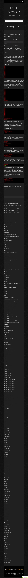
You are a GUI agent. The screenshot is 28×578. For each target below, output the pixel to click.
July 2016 (6, 481)
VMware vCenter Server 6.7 (9, 389)
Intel (5, 285)
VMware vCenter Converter (9, 379)
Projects (11, 571)
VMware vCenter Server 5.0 (9, 381)
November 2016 (7, 475)
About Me (10, 574)
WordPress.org (7, 562)
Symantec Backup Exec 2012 (9, 350)
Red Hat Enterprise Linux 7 (9, 338)
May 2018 (6, 458)
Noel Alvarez (13, 41)
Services (6, 346)
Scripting (6, 342)
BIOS (5, 244)
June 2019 (6, 438)
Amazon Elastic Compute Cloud (10, 220)
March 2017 (6, 467)
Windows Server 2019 (8, 401)
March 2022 (6, 415)
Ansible (5, 226)
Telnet (5, 356)
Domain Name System (8, 267)
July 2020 (6, 422)
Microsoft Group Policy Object (10, 309)
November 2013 (7, 528)
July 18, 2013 (7, 41)
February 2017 (7, 469)
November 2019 (7, 432)
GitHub (5, 279)
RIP (4, 340)
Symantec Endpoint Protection (10, 352)
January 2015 (6, 509)
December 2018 (7, 444)
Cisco (18, 41)
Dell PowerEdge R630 (8, 262)
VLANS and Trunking (8, 365)
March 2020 (6, 428)
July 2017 (6, 466)
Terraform (6, 357)
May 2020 (6, 424)
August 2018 (6, 452)
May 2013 (6, 540)
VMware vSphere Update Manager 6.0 (11, 397)
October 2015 (6, 497)
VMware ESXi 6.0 (7, 371)
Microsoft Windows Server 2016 (10, 320)
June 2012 (6, 546)
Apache (5, 228)
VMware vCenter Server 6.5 (9, 387)
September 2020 (7, 421)
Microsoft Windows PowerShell (10, 318)
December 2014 (7, 511)
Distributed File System (8, 263)
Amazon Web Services (8, 224)
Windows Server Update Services (10, 402)
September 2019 (7, 436)
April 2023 (6, 411)
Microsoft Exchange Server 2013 (10, 303)
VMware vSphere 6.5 (8, 395)
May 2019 (6, 440)
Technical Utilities (7, 354)
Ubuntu (5, 359)
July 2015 (6, 499)
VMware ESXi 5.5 (7, 369)
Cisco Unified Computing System (10, 252)
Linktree (5, 293)
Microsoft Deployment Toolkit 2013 (11, 299)
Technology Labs (20, 573)
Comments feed (7, 560)
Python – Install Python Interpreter (11, 203)
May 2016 (6, 485)
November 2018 (7, 446)
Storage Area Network (8, 348)
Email (5, 273)
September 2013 (7, 532)
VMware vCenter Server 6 (9, 383)
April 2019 (6, 442)
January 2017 (6, 471)
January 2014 (6, 524)
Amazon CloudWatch (8, 218)
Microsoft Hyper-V (7, 310)
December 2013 (7, 526)
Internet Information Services (10, 287)
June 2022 (6, 413)
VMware (5, 367)
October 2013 (6, 530)
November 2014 (7, 513)
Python (5, 336)
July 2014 (6, 518)
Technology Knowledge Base (11, 573)
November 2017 (7, 462)
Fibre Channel (7, 275)
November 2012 (7, 544)
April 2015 (6, 505)
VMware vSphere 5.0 (8, 391)
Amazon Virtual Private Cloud (10, 222)
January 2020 (6, 430)
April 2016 (6, 487)
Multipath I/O (6, 326)
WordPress (8, 569)
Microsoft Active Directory (9, 297)
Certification (6, 248)
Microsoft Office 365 (8, 312)
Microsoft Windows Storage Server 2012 (12, 322)
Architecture (6, 230)
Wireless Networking (8, 404)
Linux (5, 295)
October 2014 (6, 514)
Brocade (6, 246)
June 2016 (6, 483)
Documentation (7, 265)
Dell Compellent (7, 256)
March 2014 (6, 520)
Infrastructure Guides (18, 571)
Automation (6, 232)
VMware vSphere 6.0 (8, 393)
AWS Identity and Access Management (11, 236)
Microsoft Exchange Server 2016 (10, 305)
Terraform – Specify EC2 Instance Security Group (13, 210)
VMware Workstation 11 (9, 399)
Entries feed (6, 558)
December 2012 (7, 542)
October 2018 (6, 448)
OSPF (5, 43)
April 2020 (6, 426)
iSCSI (5, 289)
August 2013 (6, 534)
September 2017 (7, 464)
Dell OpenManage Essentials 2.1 (10, 260)
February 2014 (7, 522)
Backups (6, 238)
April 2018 (6, 460)
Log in (5, 556)
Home (16, 24)
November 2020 (7, 419)
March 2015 (6, 507)
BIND (5, 242)
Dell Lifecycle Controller (8, 258)
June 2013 (6, 538)
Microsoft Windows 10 (8, 314)
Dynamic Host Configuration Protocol (11, 269)
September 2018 (7, 450)
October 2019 (6, 434)
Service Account (7, 344)
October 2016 (6, 477)
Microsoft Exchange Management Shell (12, 301)
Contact (14, 574)
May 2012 (6, 548)
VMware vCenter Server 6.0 (9, 385)
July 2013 (6, 536)
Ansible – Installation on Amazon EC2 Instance (13, 208)
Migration (6, 324)
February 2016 (7, 491)
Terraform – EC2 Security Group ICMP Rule (12, 212)
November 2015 (7, 495)
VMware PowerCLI (7, 377)
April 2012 (6, 550)
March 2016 (6, 489)
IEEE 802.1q (6, 281)
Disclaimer (19, 574)
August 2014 (6, 516)
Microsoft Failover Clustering (9, 307)
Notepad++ (6, 332)
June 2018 (6, 456)
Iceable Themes (20, 569)
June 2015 (6, 501)
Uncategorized (7, 361)
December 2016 (7, 473)
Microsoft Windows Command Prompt (11, 316)
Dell (5, 254)
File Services (6, 277)
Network (21, 41)
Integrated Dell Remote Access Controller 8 (12, 283)
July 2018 (6, 454)
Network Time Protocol (8, 330)
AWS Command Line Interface (10, 234)
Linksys (5, 291)
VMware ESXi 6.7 (7, 375)
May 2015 (6, 503)
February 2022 (7, 417)
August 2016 (6, 479)
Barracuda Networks (8, 240)
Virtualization (6, 363)
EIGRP (5, 271)
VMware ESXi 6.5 (7, 373)
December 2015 (7, 493)
